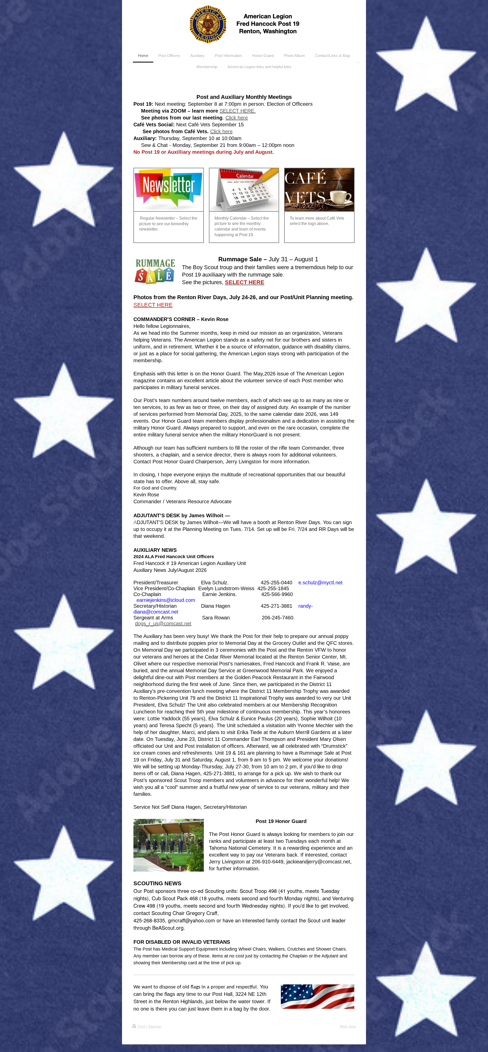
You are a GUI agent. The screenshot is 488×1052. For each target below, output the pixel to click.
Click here (236, 117)
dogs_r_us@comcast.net (163, 623)
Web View (348, 1026)
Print (141, 1026)
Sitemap (154, 1026)
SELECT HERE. (238, 111)
